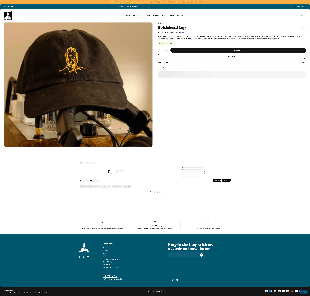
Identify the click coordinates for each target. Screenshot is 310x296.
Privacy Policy (107, 264)
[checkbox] (126, 186)
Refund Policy (107, 262)
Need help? (303, 62)
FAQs (104, 256)
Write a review (226, 180)
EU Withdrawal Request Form (112, 267)
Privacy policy (6, 292)
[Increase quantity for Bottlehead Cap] (167, 50)
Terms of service (20, 292)
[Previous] (108, 6)
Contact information (28, 292)
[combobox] (298, 6)
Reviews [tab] (84, 181)
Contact (105, 250)
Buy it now (231, 56)
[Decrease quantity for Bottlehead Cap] (159, 50)
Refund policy (13, 292)
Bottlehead (161, 23)
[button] (193, 167)
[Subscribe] (201, 255)
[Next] (148, 6)
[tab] (95, 181)
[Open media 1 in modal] (78, 84)
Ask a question (217, 180)
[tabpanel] (155, 197)
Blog (104, 253)
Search (105, 248)
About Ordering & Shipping (111, 259)
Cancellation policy (37, 292)
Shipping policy (44, 292)
